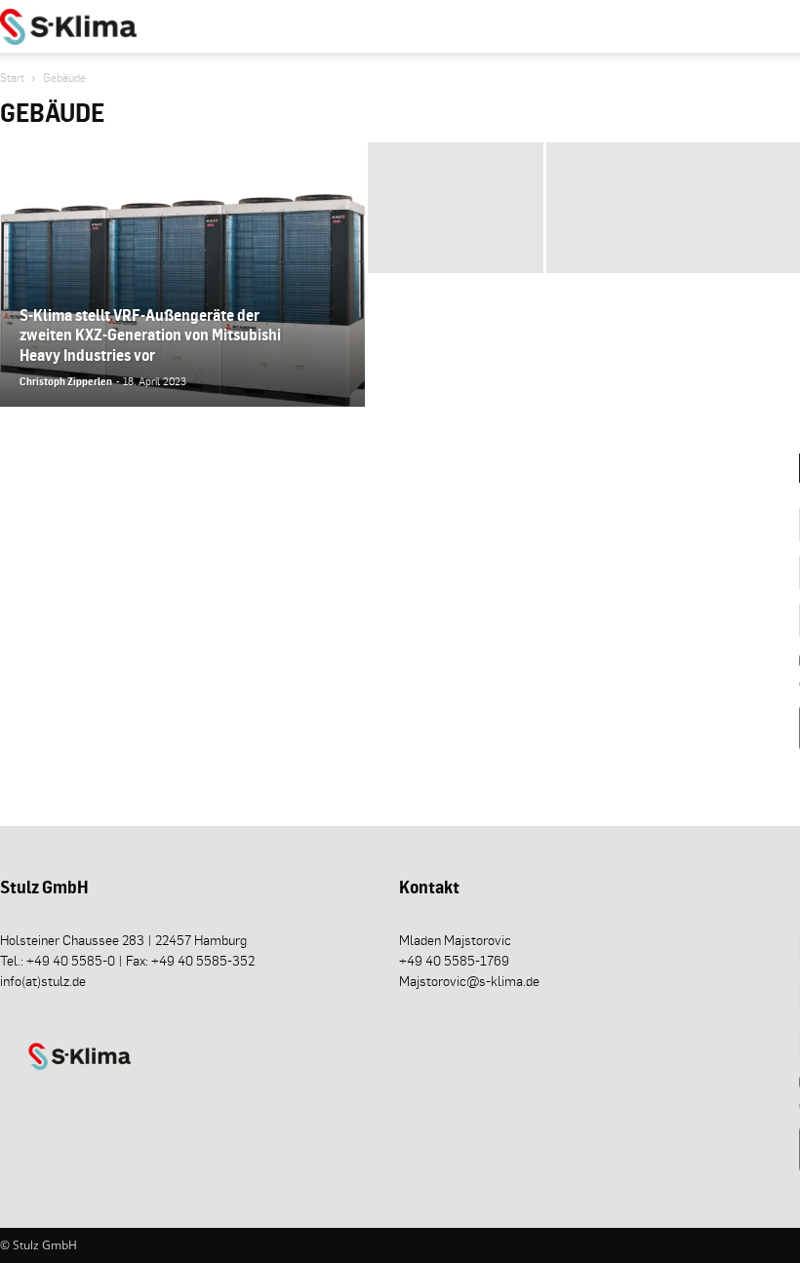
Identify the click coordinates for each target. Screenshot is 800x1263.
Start (12, 77)
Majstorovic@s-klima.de (469, 980)
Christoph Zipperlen (66, 381)
